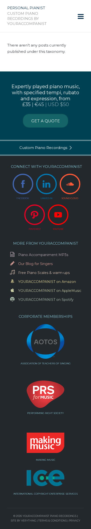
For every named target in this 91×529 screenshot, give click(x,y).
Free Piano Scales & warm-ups (44, 273)
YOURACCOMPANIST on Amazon (47, 282)
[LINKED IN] (46, 184)
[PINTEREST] (34, 214)
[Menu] (81, 16)
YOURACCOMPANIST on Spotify (46, 299)
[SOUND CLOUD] (70, 184)
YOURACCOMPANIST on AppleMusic (49, 290)
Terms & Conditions (52, 520)
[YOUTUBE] (58, 214)
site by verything (23, 520)
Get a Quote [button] (45, 120)
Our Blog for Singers (35, 264)
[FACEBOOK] (23, 184)
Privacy (74, 520)
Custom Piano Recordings (43, 147)
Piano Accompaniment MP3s (43, 255)
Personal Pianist (26, 8)
